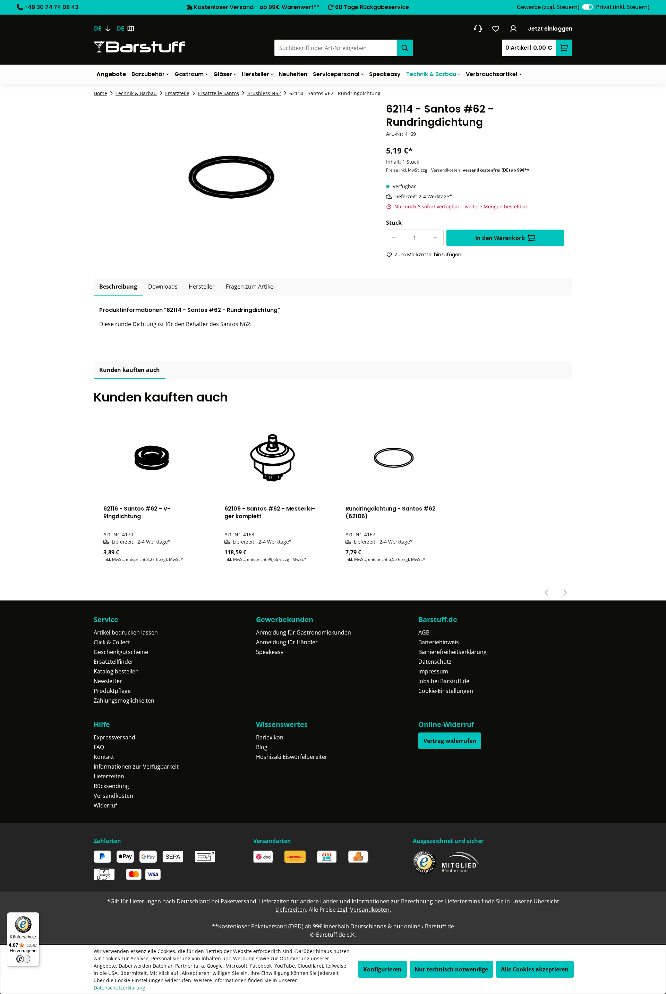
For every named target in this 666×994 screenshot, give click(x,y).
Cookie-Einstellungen (445, 691)
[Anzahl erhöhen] (435, 238)
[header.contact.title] (478, 28)
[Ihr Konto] (513, 28)
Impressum (433, 671)
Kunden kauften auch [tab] (129, 370)
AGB (423, 632)
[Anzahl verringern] (394, 238)
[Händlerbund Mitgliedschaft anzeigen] (461, 862)
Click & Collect (112, 642)
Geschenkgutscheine (121, 652)
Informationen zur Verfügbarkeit (136, 766)
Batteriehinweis (438, 642)
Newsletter (108, 681)
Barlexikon (269, 737)
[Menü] (35, 916)
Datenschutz (435, 661)
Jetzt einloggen (550, 29)
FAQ (99, 747)
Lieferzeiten (109, 776)
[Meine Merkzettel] (496, 28)
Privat (622, 7)
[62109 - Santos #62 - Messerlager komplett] (272, 458)
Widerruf (105, 805)
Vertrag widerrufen (450, 741)
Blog (261, 747)
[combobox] (335, 48)
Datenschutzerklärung (119, 987)
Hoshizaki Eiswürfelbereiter (291, 757)
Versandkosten (445, 170)
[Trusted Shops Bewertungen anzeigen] (424, 862)
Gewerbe (548, 7)
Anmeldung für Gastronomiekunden (303, 632)
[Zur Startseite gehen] (139, 47)
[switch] (587, 7)
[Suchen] (404, 48)
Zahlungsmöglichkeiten (124, 700)
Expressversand (114, 737)
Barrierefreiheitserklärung (452, 652)
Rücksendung (111, 786)
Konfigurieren (382, 969)
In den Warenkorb (500, 238)
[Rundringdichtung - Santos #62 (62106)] (393, 458)
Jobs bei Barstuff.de (443, 681)
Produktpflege (112, 691)
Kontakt (104, 757)
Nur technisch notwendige (451, 969)
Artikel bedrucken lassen (126, 632)
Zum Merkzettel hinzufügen (428, 254)
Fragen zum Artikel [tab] (250, 286)
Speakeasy (269, 652)
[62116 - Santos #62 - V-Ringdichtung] (151, 458)
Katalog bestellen (116, 671)
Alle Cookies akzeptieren (535, 969)
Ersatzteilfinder (114, 661)
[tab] (118, 287)
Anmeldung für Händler (287, 642)
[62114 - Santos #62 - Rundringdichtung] (231, 177)
